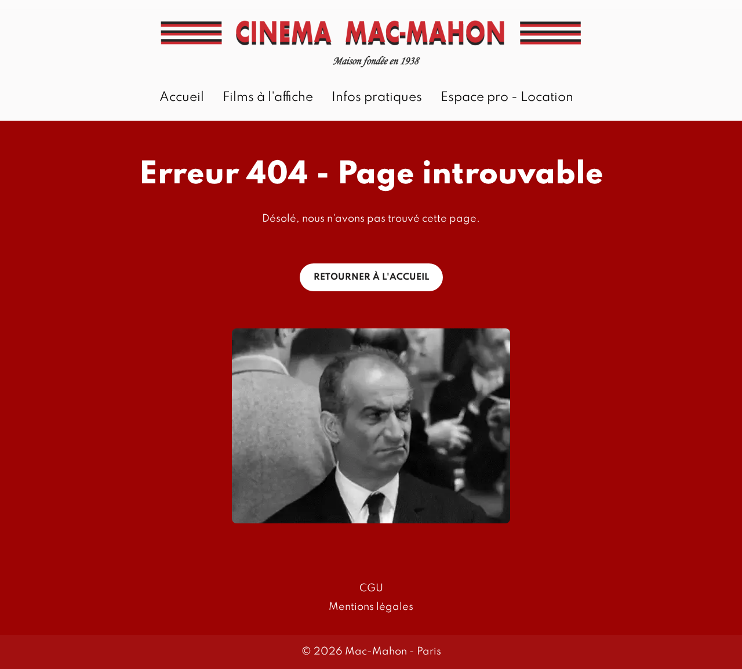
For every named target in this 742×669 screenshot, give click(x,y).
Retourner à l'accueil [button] (371, 277)
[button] (371, 425)
